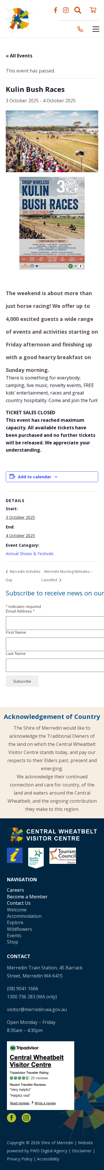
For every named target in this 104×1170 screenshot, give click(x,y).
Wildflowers (19, 929)
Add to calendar (34, 476)
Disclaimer (82, 1150)
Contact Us (19, 903)
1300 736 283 (21, 996)
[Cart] (93, 10)
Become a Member (27, 896)
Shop (12, 942)
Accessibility (48, 1159)
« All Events (19, 55)
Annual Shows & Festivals (30, 553)
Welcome (17, 909)
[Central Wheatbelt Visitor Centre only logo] (19, 19)
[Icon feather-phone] (80, 29)
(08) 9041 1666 (22, 988)
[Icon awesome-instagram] (66, 10)
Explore (15, 922)
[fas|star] (11, 1117)
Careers (15, 890)
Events (14, 935)
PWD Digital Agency (48, 1150)
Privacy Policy (19, 1159)
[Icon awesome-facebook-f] (55, 10)
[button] (77, 10)
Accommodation (24, 916)
